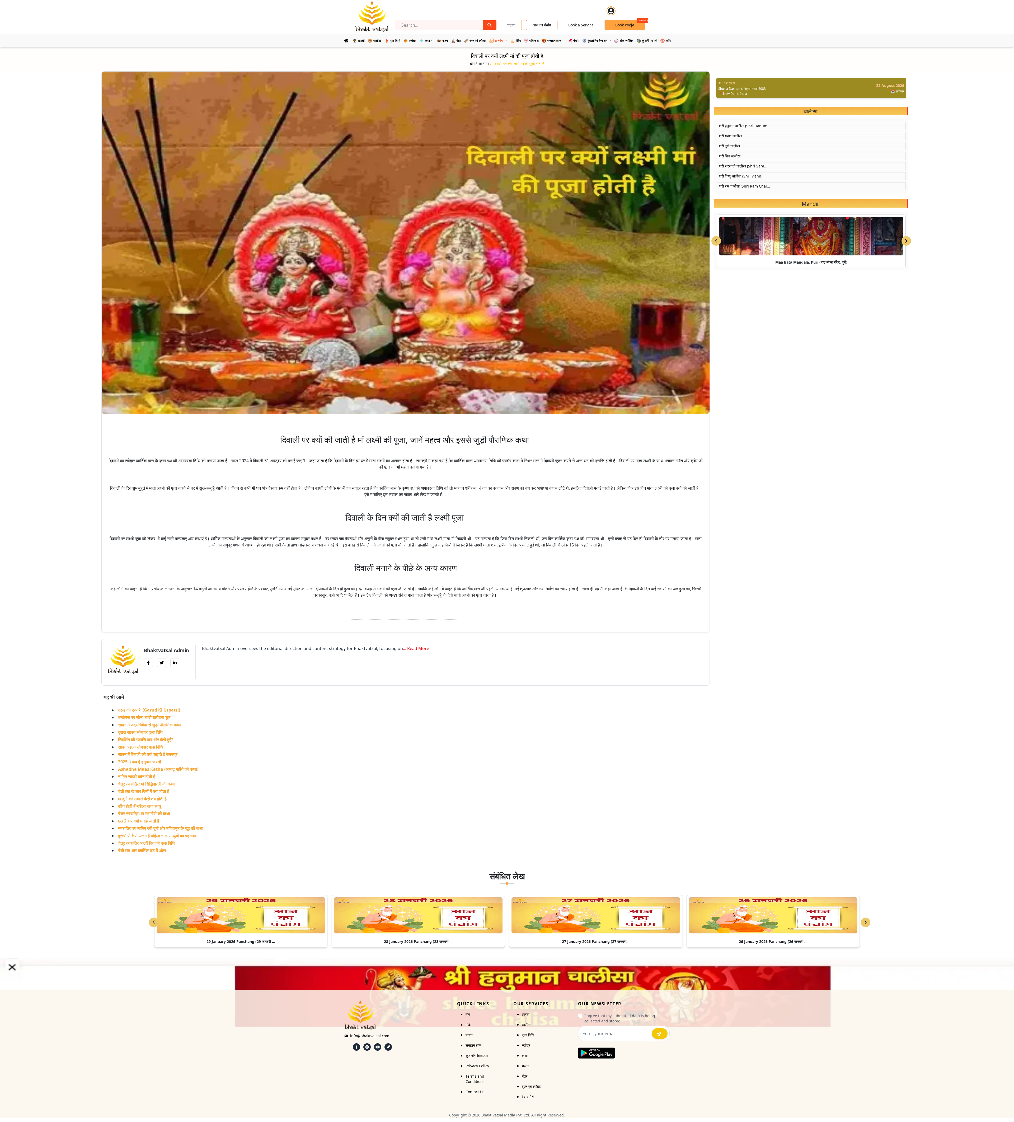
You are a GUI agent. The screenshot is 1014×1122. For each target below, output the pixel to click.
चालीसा (526, 1024)
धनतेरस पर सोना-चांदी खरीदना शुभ (144, 717)
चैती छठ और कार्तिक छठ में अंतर (142, 850)
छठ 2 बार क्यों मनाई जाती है (138, 821)
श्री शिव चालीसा (729, 155)
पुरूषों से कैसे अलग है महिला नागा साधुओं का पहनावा (157, 836)
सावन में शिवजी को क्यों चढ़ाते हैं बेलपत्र (147, 754)
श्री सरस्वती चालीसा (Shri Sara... (743, 166)
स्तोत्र (526, 1045)
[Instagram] (367, 1047)
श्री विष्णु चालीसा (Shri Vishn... (741, 176)
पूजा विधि (528, 1034)
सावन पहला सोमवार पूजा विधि (140, 747)
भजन (525, 1065)
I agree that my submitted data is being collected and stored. (619, 1018)
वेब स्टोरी (528, 1096)
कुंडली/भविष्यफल (477, 1055)
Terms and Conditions (475, 1079)
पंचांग (469, 1034)
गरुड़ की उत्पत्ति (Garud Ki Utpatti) (149, 710)
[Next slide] (906, 241)
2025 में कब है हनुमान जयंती (139, 762)
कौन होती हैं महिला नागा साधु (139, 806)
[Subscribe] (660, 1033)
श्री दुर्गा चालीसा (729, 145)
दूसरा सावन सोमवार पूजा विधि (140, 732)
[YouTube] (377, 1047)
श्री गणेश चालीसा (730, 135)
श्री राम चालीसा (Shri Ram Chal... (744, 186)
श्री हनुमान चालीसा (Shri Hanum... (745, 125)
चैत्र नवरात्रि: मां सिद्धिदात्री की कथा (146, 784)
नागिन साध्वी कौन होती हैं (136, 776)
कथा (525, 1055)
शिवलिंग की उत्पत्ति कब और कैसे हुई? (145, 739)
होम (468, 1014)
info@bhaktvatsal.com (369, 1035)
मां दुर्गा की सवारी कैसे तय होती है (142, 799)
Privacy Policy (477, 1065)
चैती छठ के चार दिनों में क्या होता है (143, 791)
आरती (525, 1014)
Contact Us (475, 1091)
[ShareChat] (388, 1047)
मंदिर (469, 1024)
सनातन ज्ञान (473, 1045)
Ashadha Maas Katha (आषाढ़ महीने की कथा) (158, 769)
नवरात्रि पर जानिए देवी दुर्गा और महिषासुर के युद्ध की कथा (160, 828)
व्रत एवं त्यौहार (531, 1086)
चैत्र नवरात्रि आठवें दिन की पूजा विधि (146, 843)
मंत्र (524, 1076)
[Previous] (153, 922)
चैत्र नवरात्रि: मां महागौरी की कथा (144, 813)
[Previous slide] (716, 241)
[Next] (865, 922)
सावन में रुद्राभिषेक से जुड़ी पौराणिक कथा (149, 725)
